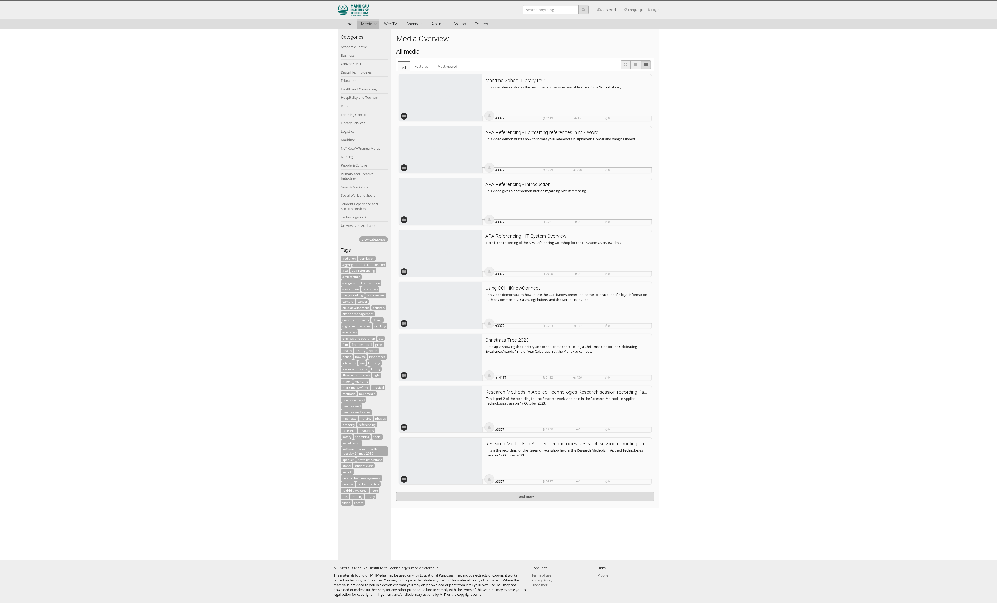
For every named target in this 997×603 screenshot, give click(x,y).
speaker (348, 460)
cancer (362, 301)
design (377, 320)
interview (349, 363)
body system (376, 295)
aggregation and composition (363, 264)
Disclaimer (539, 584)
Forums (481, 24)
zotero (358, 503)
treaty (370, 496)
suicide (347, 472)
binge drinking (352, 295)
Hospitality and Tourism (359, 97)
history (360, 350)
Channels (414, 24)
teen (374, 490)
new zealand (351, 406)
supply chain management (361, 478)
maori (346, 381)
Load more (525, 496)
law (362, 363)
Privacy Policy (542, 580)
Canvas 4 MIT (351, 63)
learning (374, 363)
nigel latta (349, 418)
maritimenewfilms (355, 387)
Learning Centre (353, 114)
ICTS (344, 106)
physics (380, 418)
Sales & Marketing (354, 187)
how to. (360, 357)
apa (345, 270)
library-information (356, 375)
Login (655, 9)
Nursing (347, 156)
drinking (380, 326)
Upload (609, 9)
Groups (459, 24)
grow (378, 344)
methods (348, 394)
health (347, 350)
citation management (357, 314)
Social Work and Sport (358, 195)
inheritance (377, 357)
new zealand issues (356, 412)
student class (363, 465)
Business (347, 55)
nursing (366, 418)
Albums (437, 24)
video (346, 503)
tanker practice (368, 484)
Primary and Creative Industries (357, 176)
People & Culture (354, 165)
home (373, 350)
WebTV (390, 24)
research (348, 430)
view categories (373, 239)
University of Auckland (358, 225)
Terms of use (541, 575)
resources (366, 430)
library (375, 369)
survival (348, 484)
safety (346, 437)
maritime (361, 381)
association (350, 289)
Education (348, 80)
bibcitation (370, 289)
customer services (355, 320)
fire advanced (362, 344)
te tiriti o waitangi (354, 490)
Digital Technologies (356, 72)
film (345, 344)
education (349, 332)
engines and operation (358, 338)
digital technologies (356, 326)
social (377, 437)
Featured (422, 66)
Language (635, 10)
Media (366, 24)
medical (378, 387)
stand (346, 465)
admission (367, 258)
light (377, 375)
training (357, 496)
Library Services (353, 123)
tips (345, 496)
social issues (351, 443)
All (404, 67)
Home (347, 24)
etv (381, 338)
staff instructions (370, 460)
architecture (351, 277)
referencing (367, 424)
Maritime (348, 139)
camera (348, 301)
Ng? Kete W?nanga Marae (360, 148)
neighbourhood (353, 400)
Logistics (347, 131)
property (348, 424)
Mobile (602, 575)
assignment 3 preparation (361, 283)
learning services (354, 369)
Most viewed (447, 66)
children (379, 308)
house (346, 357)
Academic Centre (354, 46)
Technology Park (354, 217)
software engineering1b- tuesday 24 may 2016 (360, 451)
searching (362, 437)
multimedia (367, 394)
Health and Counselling (359, 89)
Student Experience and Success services (359, 206)
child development (355, 308)
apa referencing (363, 270)
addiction (349, 258)
